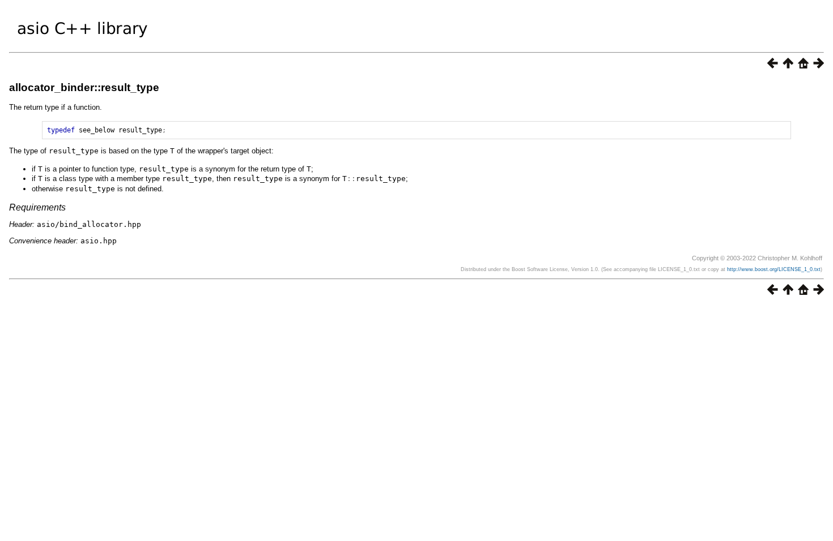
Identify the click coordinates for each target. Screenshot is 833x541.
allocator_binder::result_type (84, 87)
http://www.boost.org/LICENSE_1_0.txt (774, 269)
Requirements (37, 207)
